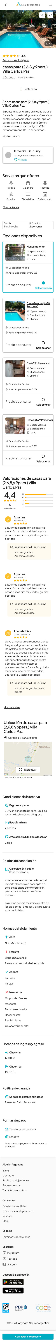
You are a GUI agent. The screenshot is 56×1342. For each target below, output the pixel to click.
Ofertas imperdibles (14, 1206)
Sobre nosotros (11, 1185)
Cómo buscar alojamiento (17, 1211)
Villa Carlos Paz (25, 77)
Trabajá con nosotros (14, 1190)
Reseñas (7, 1216)
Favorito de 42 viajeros (15, 60)
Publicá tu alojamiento (15, 1180)
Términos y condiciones (16, 1236)
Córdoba (7, 77)
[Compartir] (42, 15)
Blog (5, 1220)
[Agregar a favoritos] (50, 15)
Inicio (5, 1170)
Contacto (8, 1175)
